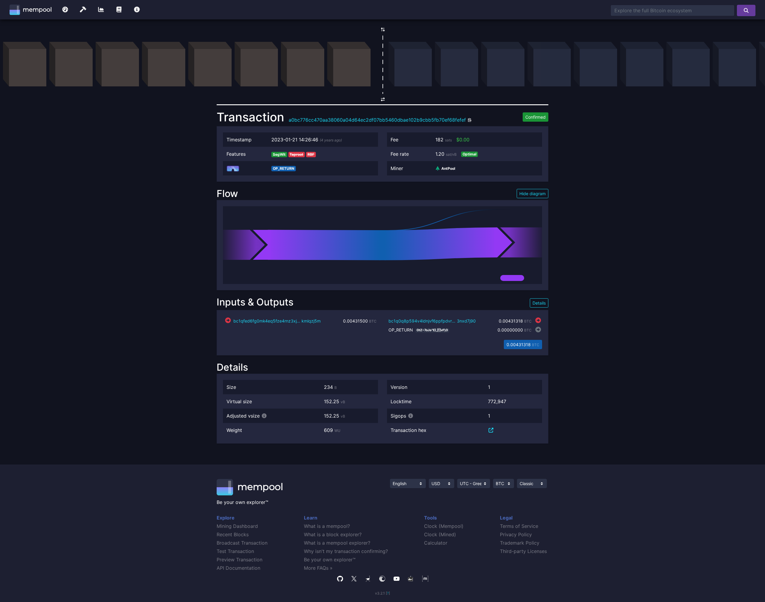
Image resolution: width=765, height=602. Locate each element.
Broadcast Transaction (242, 543)
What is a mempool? (327, 526)
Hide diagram (532, 193)
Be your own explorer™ (330, 560)
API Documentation (238, 568)
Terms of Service (519, 526)
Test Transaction (235, 551)
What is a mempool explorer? (337, 543)
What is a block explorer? (333, 534)
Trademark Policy (519, 543)
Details (539, 302)
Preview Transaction (239, 560)
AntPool (447, 168)
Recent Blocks (233, 534)
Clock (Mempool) (443, 526)
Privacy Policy (516, 534)
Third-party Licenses (523, 551)
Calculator (435, 543)
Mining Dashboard (237, 526)
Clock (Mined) (440, 534)
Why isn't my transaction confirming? (346, 551)
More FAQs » (318, 568)
